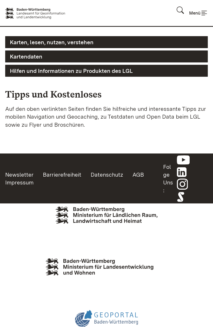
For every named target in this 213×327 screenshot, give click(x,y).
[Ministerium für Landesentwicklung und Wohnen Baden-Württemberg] (106, 272)
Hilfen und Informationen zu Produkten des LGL (71, 70)
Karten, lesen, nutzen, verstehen (52, 42)
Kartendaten (26, 56)
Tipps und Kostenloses (53, 94)
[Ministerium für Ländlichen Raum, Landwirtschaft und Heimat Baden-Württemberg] (106, 223)
